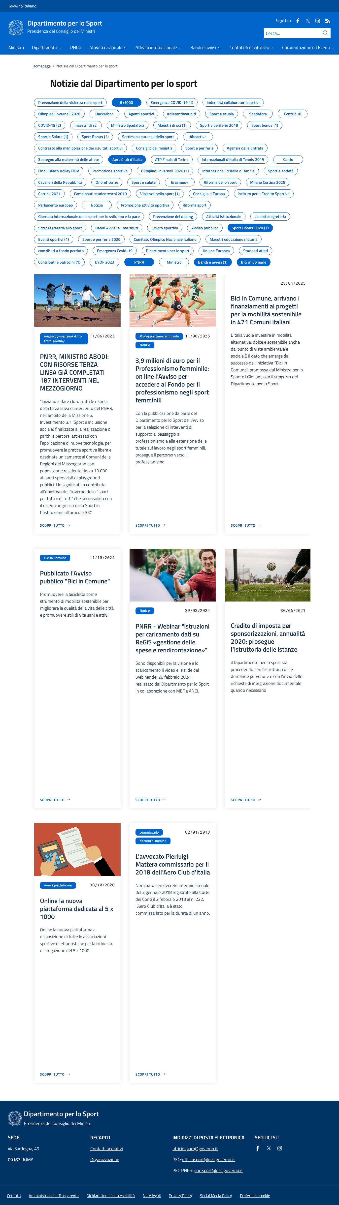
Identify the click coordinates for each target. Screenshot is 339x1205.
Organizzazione (104, 1159)
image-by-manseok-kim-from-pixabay (63, 338)
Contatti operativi (106, 1148)
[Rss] (326, 20)
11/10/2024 (102, 557)
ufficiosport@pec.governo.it (208, 1159)
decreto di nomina (153, 841)
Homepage (42, 66)
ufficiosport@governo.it (195, 1148)
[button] (255, 1196)
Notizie (145, 345)
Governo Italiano (22, 6)
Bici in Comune (55, 558)
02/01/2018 (197, 832)
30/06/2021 (293, 610)
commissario (149, 832)
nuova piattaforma (58, 885)
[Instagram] (316, 20)
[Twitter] (306, 20)
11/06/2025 (102, 335)
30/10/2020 (102, 884)
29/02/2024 (197, 610)
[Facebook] (296, 20)
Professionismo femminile (159, 336)
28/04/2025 (293, 283)
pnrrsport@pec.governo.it (218, 1170)
